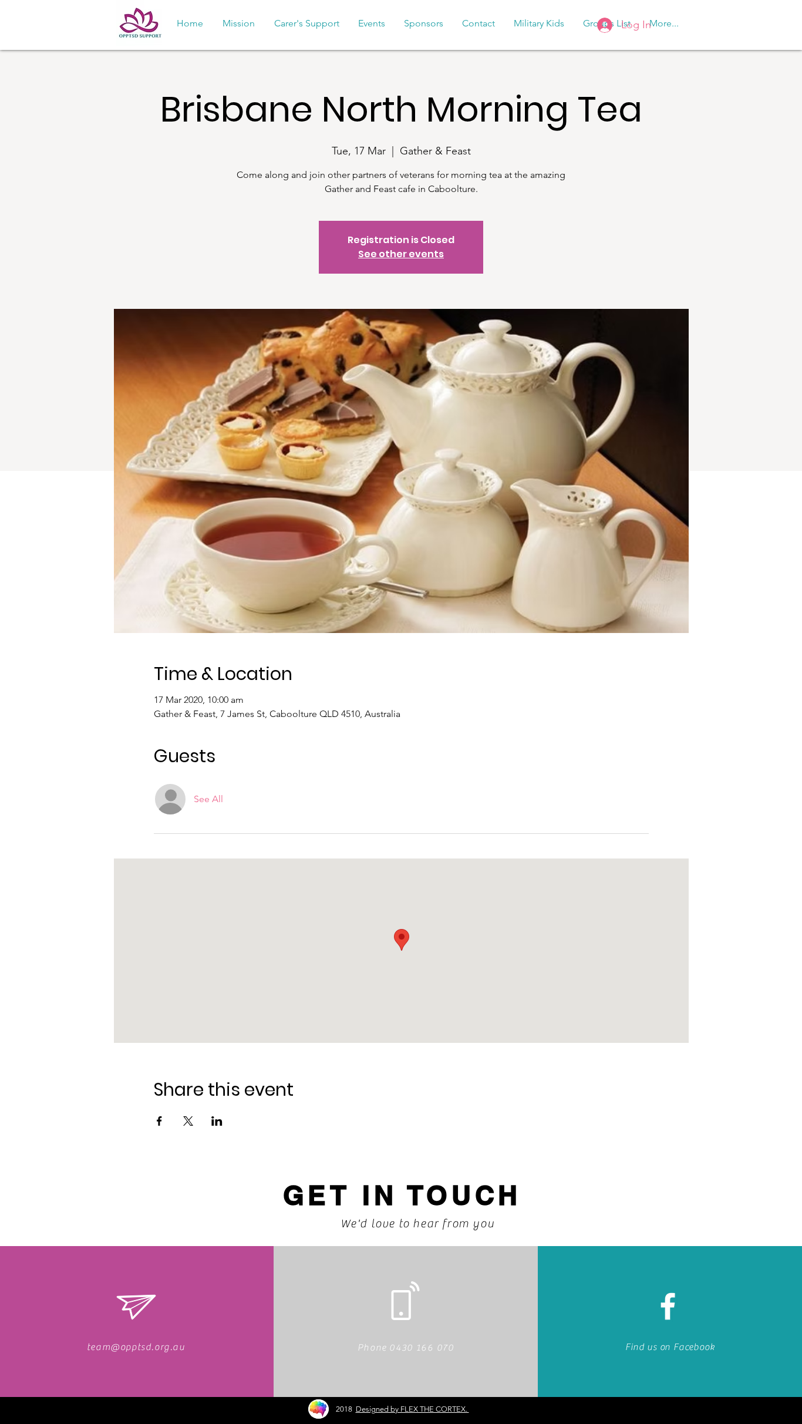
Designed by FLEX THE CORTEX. (412, 1409)
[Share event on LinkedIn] (217, 1121)
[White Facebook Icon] (668, 1306)
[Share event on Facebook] (159, 1121)
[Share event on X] (188, 1121)
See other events (401, 254)
